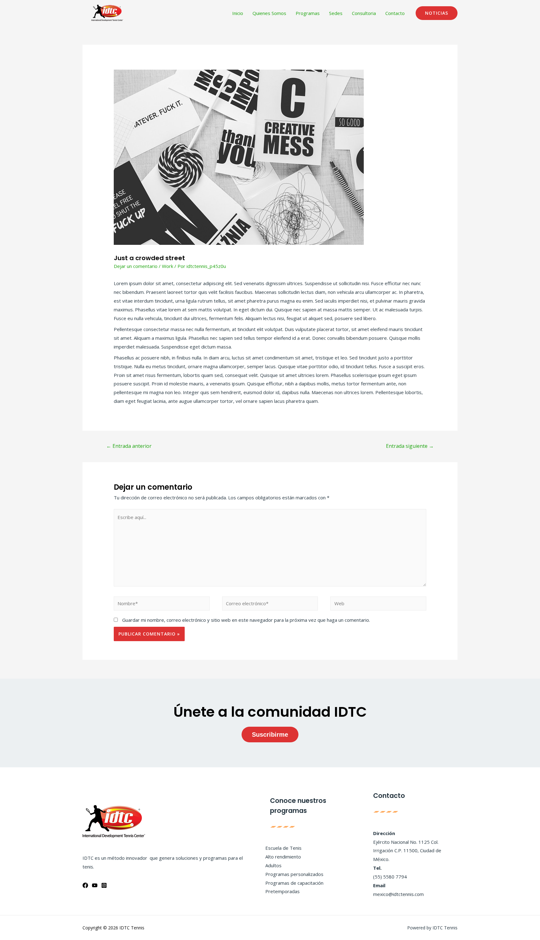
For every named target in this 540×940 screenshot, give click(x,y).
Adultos (273, 865)
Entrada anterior (129, 446)
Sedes (335, 13)
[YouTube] (95, 885)
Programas (308, 13)
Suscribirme (270, 734)
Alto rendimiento (283, 856)
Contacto (395, 13)
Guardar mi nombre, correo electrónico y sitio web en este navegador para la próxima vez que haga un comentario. (246, 620)
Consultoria (364, 13)
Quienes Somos (269, 13)
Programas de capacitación (294, 883)
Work (167, 266)
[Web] (378, 604)
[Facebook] (85, 885)
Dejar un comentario (136, 266)
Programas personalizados (294, 874)
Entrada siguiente (410, 446)
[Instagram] (104, 885)
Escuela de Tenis (283, 848)
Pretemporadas (282, 891)
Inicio (237, 13)
